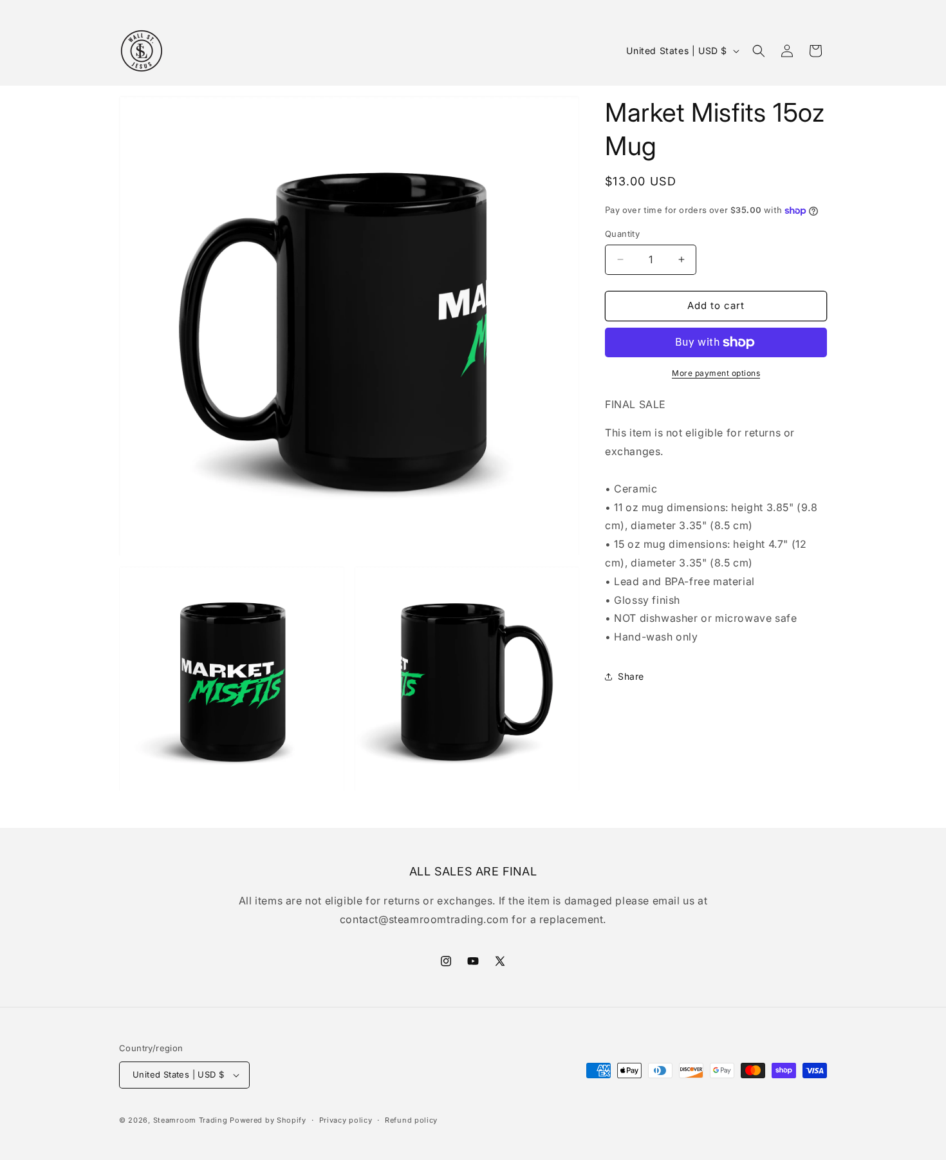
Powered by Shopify (268, 1120)
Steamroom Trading (190, 1120)
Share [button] (631, 676)
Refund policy (411, 1120)
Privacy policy (346, 1120)
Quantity (622, 234)
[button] (759, 51)
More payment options (716, 373)
